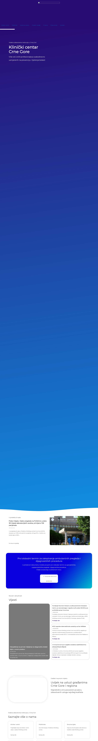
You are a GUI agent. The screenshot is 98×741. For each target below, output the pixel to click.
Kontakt (62, 25)
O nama (45, 25)
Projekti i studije (36, 25)
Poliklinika (14, 25)
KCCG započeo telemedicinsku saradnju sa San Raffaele (69, 626)
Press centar (54, 25)
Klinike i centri (5, 25)
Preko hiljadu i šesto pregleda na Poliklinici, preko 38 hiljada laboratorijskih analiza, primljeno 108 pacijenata (28, 523)
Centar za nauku (24, 25)
